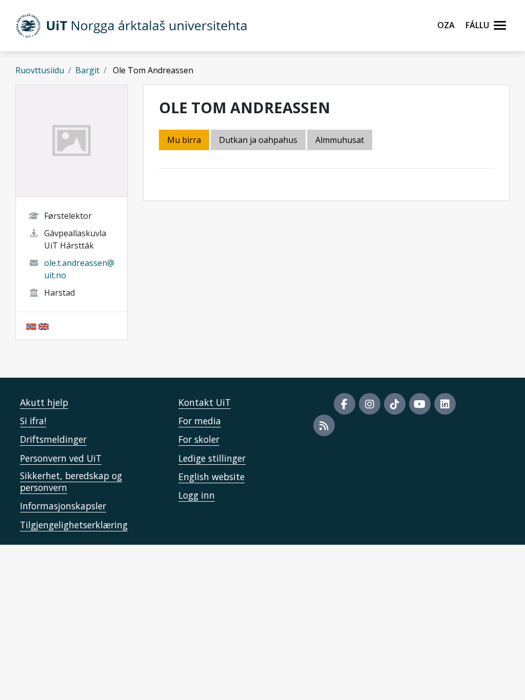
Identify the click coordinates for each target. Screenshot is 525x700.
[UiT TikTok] (395, 404)
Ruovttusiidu (39, 70)
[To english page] (43, 326)
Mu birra (184, 140)
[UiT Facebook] (344, 404)
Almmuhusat (339, 140)
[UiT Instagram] (369, 404)
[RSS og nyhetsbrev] (324, 425)
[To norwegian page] (31, 326)
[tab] (340, 141)
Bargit (87, 70)
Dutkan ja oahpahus (258, 140)
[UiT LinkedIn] (445, 404)
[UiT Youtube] (420, 404)
